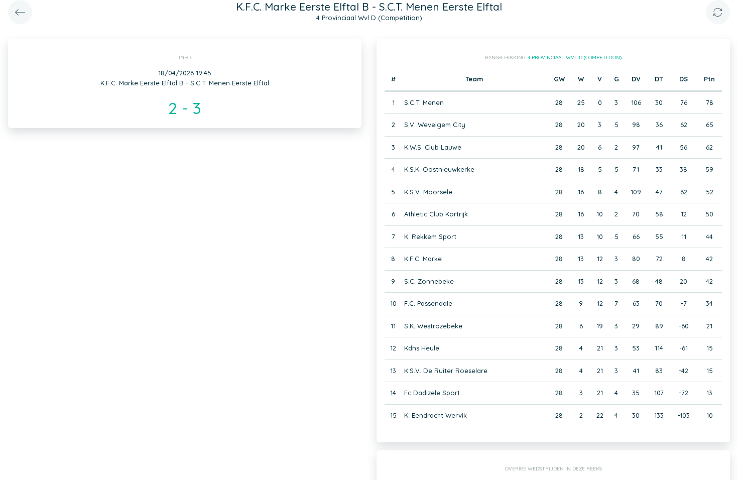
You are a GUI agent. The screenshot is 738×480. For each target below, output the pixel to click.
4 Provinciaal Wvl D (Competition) (575, 57)
